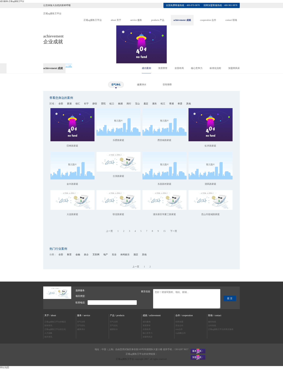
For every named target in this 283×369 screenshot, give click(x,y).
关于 (116, 20)
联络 (231, 20)
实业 (114, 254)
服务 (136, 20)
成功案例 (146, 68)
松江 (163, 103)
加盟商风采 (234, 68)
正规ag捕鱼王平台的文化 (55, 329)
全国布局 (179, 68)
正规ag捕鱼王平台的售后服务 (221, 329)
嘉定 (146, 103)
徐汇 (78, 103)
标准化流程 (215, 68)
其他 (188, 103)
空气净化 (116, 84)
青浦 (171, 103)
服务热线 (212, 322)
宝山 (137, 103)
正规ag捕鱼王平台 (52, 13)
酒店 (136, 254)
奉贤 (180, 103)
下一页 (173, 231)
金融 (78, 254)
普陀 (103, 103)
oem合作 (179, 329)
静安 (95, 103)
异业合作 (179, 325)
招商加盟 (179, 322)
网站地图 (4, 367)
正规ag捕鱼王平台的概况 (55, 322)
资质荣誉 (162, 68)
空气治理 (81, 322)
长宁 (86, 103)
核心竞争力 (196, 68)
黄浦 (69, 103)
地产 (106, 254)
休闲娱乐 (125, 254)
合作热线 (212, 325)
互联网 (96, 254)
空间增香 (167, 84)
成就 (182, 20)
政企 (86, 254)
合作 (208, 20)
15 (164, 231)
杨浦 (120, 103)
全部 (60, 103)
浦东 (154, 103)
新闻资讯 (48, 325)
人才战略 (48, 333)
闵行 (129, 103)
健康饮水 (114, 329)
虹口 (112, 103)
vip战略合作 (180, 333)
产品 (157, 20)
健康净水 (141, 84)
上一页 (109, 231)
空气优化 (81, 325)
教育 (69, 254)
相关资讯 (48, 337)
